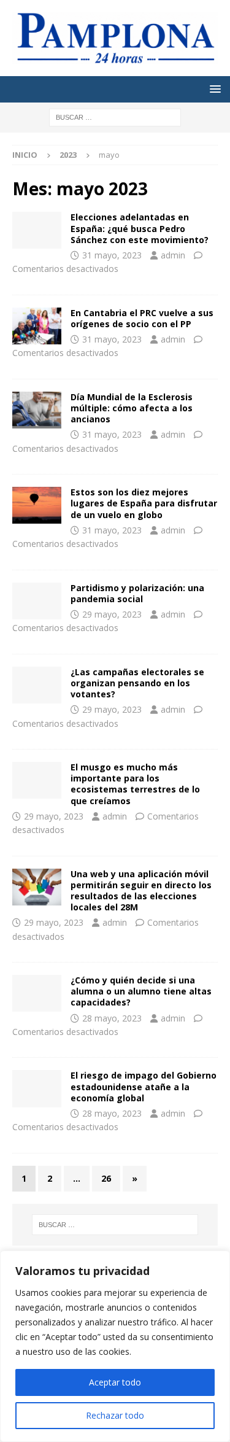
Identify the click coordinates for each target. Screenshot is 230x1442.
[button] (213, 88)
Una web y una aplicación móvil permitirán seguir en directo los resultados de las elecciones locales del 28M (141, 890)
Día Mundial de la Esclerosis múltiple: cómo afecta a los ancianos (132, 408)
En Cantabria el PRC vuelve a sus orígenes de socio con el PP (142, 318)
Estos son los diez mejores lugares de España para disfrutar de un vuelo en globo (144, 503)
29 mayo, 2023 (112, 614)
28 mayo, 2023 (112, 1018)
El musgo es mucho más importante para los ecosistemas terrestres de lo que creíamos (135, 784)
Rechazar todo (115, 1415)
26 (106, 1178)
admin (173, 255)
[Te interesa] (36, 230)
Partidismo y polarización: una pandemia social (137, 593)
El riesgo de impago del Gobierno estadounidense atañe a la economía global (144, 1086)
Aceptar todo (115, 1382)
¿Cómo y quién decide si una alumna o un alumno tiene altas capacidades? (141, 991)
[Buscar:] (115, 116)
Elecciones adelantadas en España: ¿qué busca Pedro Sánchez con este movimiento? (140, 228)
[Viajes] (36, 326)
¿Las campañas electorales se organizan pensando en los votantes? (137, 683)
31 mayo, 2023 (112, 255)
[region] (115, 1346)
